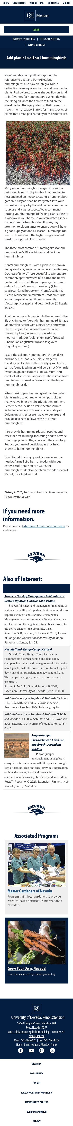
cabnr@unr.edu (36, 1036)
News (6, 3)
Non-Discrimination (36, 1111)
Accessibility (36, 1073)
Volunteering (37, 3)
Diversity (36, 1064)
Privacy (36, 1121)
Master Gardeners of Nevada (30, 891)
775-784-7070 (28, 1040)
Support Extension (36, 44)
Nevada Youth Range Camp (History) (28, 649)
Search (66, 3)
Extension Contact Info (24, 39)
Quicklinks (53, 3)
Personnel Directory (50, 39)
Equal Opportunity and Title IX (36, 1092)
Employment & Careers (36, 1102)
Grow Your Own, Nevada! (27, 968)
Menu (36, 29)
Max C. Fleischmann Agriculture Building (29, 1031)
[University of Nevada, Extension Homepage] (36, 1008)
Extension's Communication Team (43, 526)
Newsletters (19, 3)
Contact (36, 1083)
